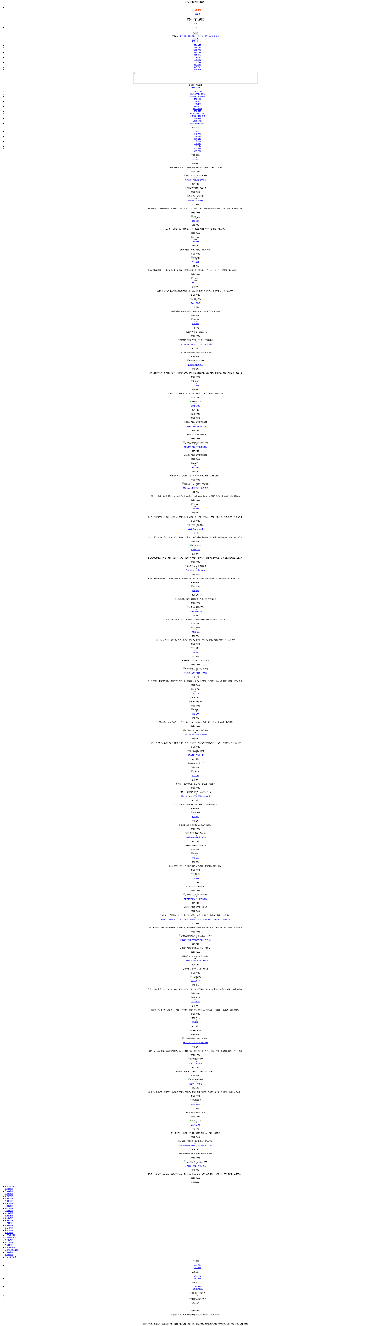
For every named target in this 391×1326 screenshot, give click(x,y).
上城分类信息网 (10, 1257)
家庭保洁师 (195, 1002)
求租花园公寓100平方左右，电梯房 (195, 960)
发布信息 (197, 151)
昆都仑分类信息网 (11, 1250)
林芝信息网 (9, 1252)
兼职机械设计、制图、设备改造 (195, 735)
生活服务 (197, 62)
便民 (206, 36)
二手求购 (197, 60)
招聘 (185, 36)
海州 (217, 36)
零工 (189, 36)
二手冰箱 (195, 878)
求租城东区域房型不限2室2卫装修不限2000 (195, 940)
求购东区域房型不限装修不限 (195, 426)
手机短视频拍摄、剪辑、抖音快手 (195, 1043)
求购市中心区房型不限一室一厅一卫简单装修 (195, 344)
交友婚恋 (197, 55)
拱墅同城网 (9, 1208)
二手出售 (197, 57)
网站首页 (197, 45)
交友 (202, 36)
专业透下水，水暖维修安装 (195, 570)
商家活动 (212, 36)
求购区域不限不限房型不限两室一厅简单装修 (195, 1145)
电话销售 (195, 467)
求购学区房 (195, 1022)
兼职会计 (195, 509)
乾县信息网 (9, 1206)
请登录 (197, 14)
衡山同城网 (9, 1242)
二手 (198, 36)
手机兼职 (195, 262)
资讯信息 (197, 65)
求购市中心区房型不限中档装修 (195, 899)
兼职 (181, 36)
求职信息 (197, 50)
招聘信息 (197, 48)
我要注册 (197, 10)
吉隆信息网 (9, 1198)
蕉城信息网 (9, 1191)
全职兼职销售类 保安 (195, 365)
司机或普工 (195, 632)
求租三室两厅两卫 (195, 1063)
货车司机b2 (195, 159)
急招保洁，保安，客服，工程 (195, 1166)
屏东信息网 (9, 1218)
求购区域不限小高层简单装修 (195, 180)
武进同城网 (9, 1203)
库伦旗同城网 (10, 1235)
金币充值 (197, 1278)
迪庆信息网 (9, 1225)
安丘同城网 (9, 1228)
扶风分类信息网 (10, 1238)
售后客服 (195, 591)
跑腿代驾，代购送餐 (195, 200)
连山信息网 (9, 1213)
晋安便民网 (9, 1201)
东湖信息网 (9, 1245)
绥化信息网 (9, 1194)
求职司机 (195, 221)
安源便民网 (9, 1196)
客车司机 (195, 776)
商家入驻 (197, 1276)
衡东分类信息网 (10, 1186)
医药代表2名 (195, 550)
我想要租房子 (195, 406)
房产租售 (197, 52)
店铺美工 (195, 283)
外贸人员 (195, 385)
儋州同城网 (9, 1233)
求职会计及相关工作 (195, 611)
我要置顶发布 (195, 87)
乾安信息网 (9, 1220)
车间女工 (195, 714)
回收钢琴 (195, 324)
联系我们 (197, 1265)
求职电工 (195, 858)
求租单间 (195, 693)
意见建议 (197, 1268)
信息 (197, 27)
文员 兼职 (195, 817)
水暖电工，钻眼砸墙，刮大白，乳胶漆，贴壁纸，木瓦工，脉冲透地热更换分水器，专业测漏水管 (195, 919)
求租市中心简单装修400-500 (196, 837)
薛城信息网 (9, 1255)
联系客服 (197, 69)
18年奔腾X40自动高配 (195, 529)
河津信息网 (9, 1216)
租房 (194, 36)
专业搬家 (195, 652)
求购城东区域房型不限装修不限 (195, 447)
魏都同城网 (9, 1230)
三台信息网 (9, 1211)
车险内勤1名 (195, 981)
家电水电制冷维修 (195, 1084)
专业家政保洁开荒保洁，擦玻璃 (195, 673)
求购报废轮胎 (195, 1104)
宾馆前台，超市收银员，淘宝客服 (195, 488)
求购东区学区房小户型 (195, 755)
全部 (197, 131)
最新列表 (195, 127)
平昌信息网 (9, 1223)
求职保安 (195, 241)
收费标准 (197, 67)
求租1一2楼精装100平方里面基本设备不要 (195, 796)
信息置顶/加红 (197, 1289)
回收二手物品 (195, 303)
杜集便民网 (9, 1189)
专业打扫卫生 (195, 1125)
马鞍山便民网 (10, 1247)
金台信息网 (9, 1240)
